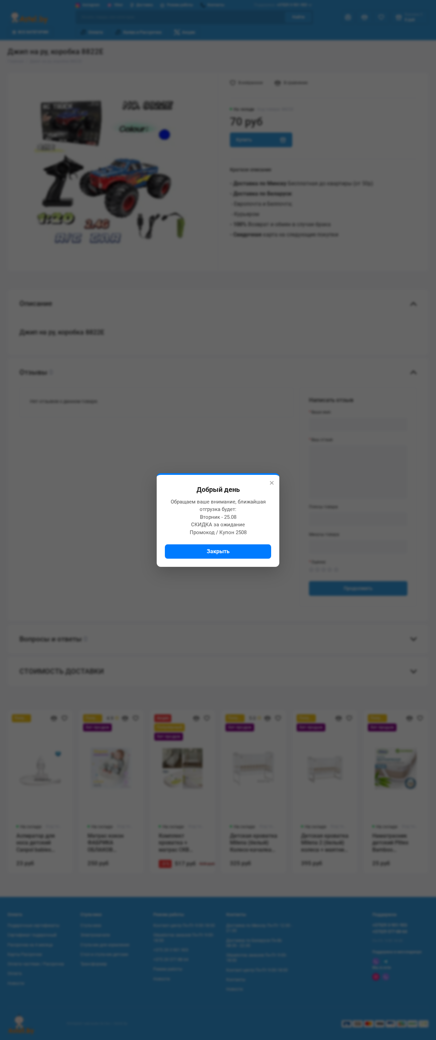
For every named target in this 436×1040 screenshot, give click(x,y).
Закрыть (218, 551)
